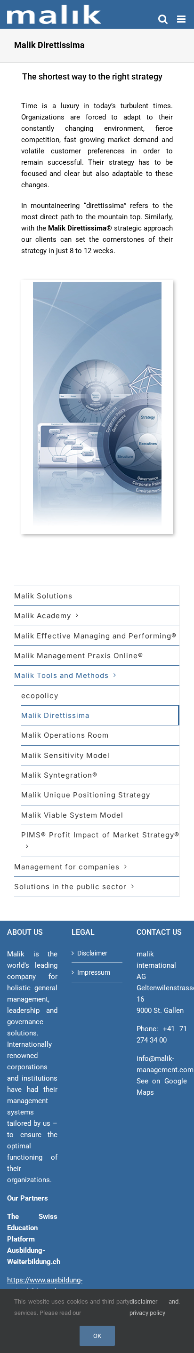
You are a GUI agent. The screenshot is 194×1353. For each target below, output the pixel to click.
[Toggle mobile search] (163, 19)
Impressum (93, 972)
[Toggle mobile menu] (182, 19)
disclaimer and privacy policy (153, 1307)
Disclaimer (92, 953)
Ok (97, 1335)
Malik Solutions (43, 595)
